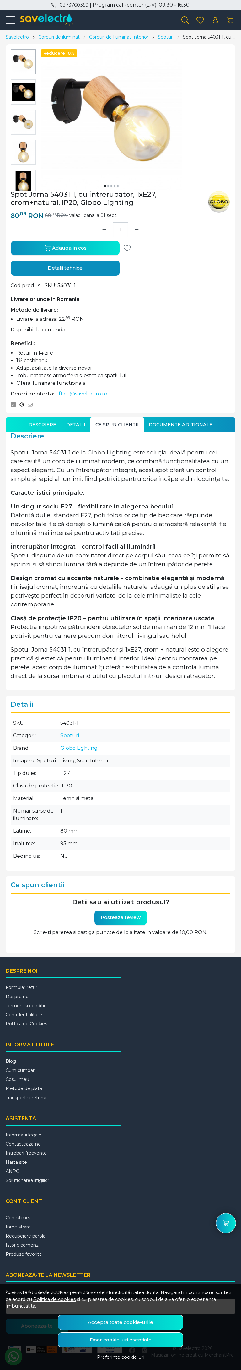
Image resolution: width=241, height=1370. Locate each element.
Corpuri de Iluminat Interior (118, 37)
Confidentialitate (24, 1015)
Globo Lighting (79, 748)
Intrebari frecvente (26, 1153)
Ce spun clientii (117, 424)
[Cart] (230, 20)
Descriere (42, 424)
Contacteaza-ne (23, 1144)
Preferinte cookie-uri (120, 1357)
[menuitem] (23, 61)
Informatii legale (23, 1135)
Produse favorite (24, 1254)
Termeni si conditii (25, 1005)
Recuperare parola (26, 1236)
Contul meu (19, 1218)
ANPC (12, 1171)
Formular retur (21, 987)
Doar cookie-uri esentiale (121, 1340)
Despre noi (17, 996)
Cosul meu (17, 1079)
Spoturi (166, 37)
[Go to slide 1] (105, 186)
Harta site (16, 1162)
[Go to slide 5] (118, 186)
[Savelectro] (44, 20)
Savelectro (17, 37)
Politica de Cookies (26, 1024)
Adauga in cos (69, 248)
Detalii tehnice (65, 268)
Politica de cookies (54, 1299)
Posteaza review (121, 917)
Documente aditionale (180, 424)
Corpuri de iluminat (59, 37)
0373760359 (74, 5)
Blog (11, 1061)
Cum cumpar (20, 1070)
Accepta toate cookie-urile (120, 1322)
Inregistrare (18, 1227)
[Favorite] (200, 20)
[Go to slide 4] (114, 186)
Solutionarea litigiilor (27, 1180)
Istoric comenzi (23, 1245)
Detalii (75, 424)
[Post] (15, 404)
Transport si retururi (27, 1097)
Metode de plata (24, 1088)
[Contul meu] (215, 20)
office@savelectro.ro (81, 394)
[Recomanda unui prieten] (32, 404)
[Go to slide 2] (108, 186)
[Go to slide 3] (111, 186)
